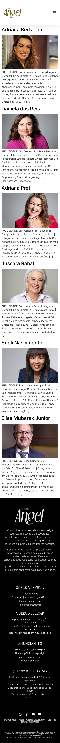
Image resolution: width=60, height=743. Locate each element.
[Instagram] (20, 714)
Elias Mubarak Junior (26, 418)
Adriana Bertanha (22, 30)
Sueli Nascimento (22, 343)
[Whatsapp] (26, 714)
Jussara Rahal (18, 263)
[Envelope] (39, 714)
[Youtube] (33, 714)
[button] (54, 12)
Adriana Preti (17, 188)
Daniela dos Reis (21, 109)
